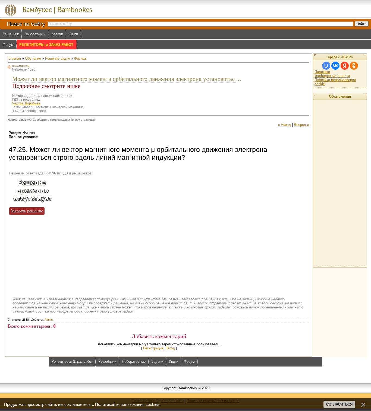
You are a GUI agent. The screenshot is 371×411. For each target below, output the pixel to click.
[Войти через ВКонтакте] (335, 66)
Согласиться (339, 404)
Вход (170, 348)
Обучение (33, 58)
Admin (49, 319)
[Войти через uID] (326, 66)
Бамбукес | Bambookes (57, 9)
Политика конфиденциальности (332, 74)
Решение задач (57, 58)
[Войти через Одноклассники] (354, 66)
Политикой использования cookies (127, 404)
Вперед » (301, 125)
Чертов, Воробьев (26, 103)
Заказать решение (27, 211)
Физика (80, 58)
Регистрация (153, 348)
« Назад (284, 125)
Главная (14, 58)
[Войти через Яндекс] (345, 66)
